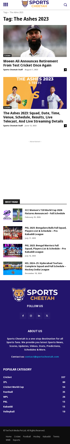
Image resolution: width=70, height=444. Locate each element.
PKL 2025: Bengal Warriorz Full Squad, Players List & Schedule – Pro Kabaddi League (45, 248)
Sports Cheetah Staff (13, 69)
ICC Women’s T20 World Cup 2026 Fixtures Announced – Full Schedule (45, 211)
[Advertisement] (35, 163)
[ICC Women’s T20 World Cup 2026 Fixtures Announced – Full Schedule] (12, 215)
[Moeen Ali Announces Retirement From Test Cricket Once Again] (35, 41)
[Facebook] (23, 316)
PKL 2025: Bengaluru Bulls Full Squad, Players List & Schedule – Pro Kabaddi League (45, 231)
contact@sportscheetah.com (42, 356)
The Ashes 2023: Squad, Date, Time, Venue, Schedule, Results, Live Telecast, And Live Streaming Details (33, 117)
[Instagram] (31, 316)
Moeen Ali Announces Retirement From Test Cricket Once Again (30, 63)
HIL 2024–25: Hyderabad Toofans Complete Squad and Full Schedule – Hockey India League (45, 266)
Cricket (7, 55)
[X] (47, 316)
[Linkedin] (39, 316)
